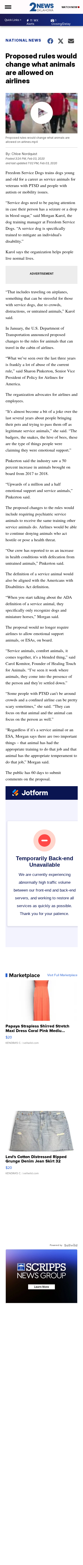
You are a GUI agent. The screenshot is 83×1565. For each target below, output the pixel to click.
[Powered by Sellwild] (70, 1245)
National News (23, 40)
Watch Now (70, 7)
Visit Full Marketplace (62, 975)
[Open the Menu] (7, 7)
